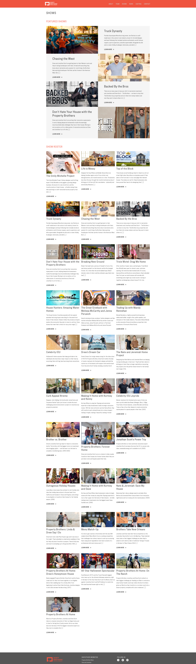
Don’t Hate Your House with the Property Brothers (62, 263)
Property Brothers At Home (60, 614)
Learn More (108, 49)
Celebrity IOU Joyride (127, 395)
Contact (147, 4)
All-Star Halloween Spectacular (98, 570)
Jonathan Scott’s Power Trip (131, 439)
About (111, 4)
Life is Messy (88, 168)
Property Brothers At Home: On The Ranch (132, 572)
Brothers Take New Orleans (130, 529)
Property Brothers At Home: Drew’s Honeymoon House (61, 572)
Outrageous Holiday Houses (60, 485)
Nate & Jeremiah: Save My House (130, 487)
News (131, 4)
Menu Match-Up (89, 529)
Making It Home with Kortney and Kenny (96, 397)
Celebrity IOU (53, 352)
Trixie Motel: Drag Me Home (131, 261)
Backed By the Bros (126, 218)
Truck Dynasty (53, 218)
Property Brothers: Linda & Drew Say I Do (60, 531)
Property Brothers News (88, 660)
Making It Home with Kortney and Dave (96, 487)
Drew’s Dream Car (90, 352)
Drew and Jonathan (86, 662)
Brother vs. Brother (56, 439)
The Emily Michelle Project (60, 175)
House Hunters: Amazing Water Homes (62, 309)
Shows (124, 4)
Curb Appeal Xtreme (57, 395)
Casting (138, 4)
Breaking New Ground (92, 261)
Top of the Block (124, 168)
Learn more (50, 196)
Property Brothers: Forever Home (95, 448)
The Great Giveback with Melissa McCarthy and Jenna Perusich (96, 310)
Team (117, 4)
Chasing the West (90, 218)
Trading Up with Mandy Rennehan (128, 309)
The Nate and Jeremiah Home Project (132, 353)
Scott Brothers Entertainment (51, 3)
